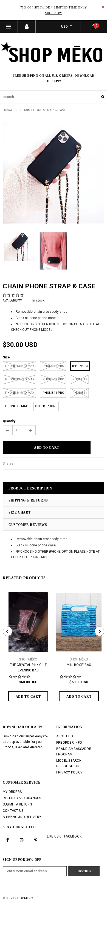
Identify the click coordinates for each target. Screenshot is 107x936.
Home (7, 110)
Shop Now (53, 13)
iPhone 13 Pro (53, 366)
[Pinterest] (36, 840)
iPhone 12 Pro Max (19, 379)
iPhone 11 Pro (53, 393)
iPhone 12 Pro (53, 379)
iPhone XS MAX (16, 406)
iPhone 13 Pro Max (19, 366)
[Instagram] (22, 840)
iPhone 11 (79, 393)
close (103, 7)
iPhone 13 (80, 366)
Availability (12, 300)
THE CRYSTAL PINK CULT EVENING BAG (28, 667)
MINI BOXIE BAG (79, 665)
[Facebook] (8, 840)
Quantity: (9, 421)
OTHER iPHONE (46, 406)
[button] (13, 295)
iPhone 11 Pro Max (19, 393)
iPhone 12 (79, 379)
